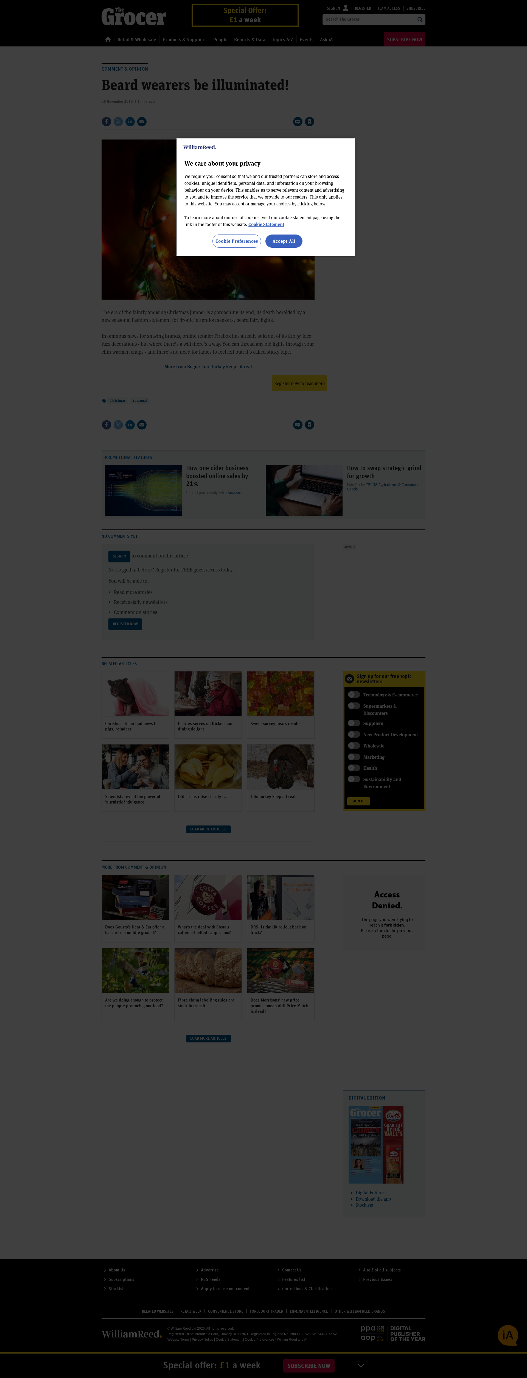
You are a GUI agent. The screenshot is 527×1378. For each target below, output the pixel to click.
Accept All (284, 241)
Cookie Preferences (236, 241)
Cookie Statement (266, 224)
